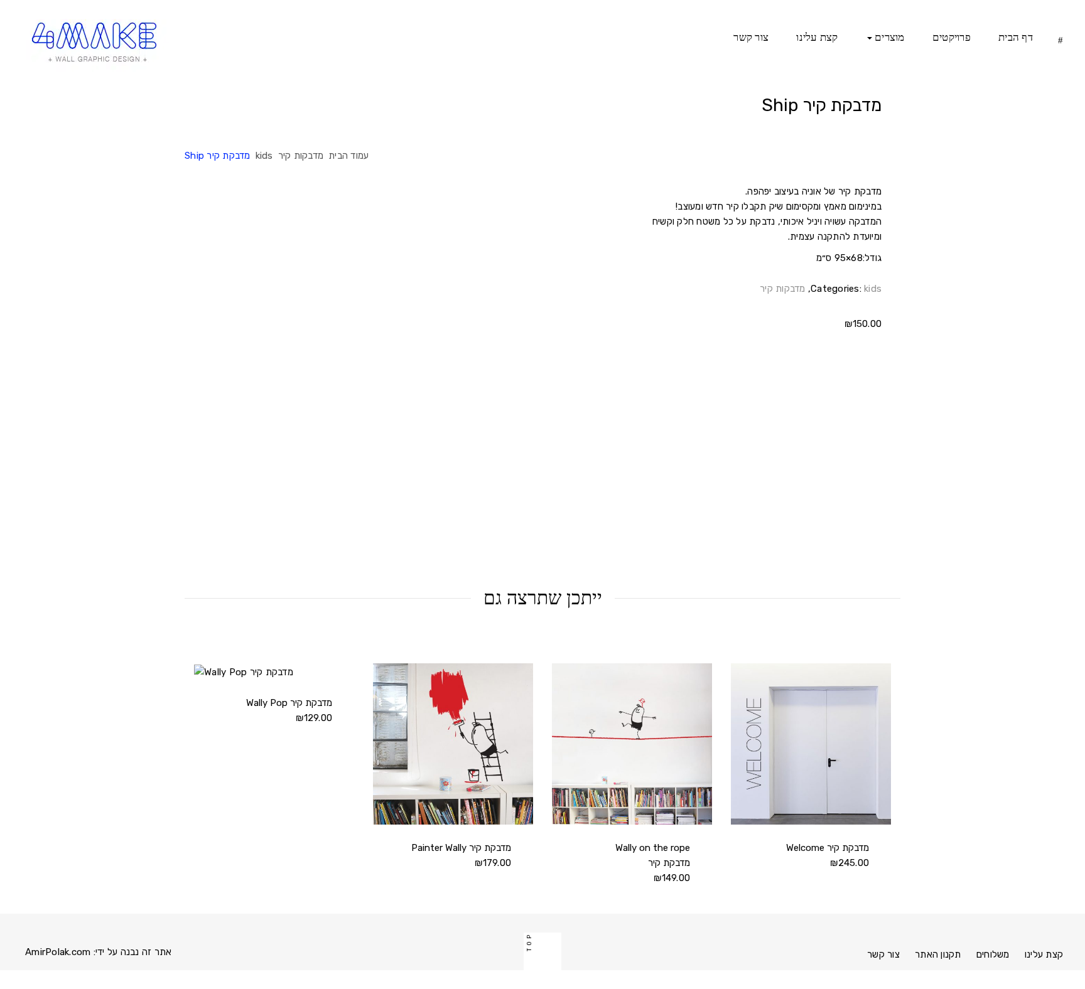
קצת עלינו (817, 37)
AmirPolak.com (57, 952)
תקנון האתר (938, 954)
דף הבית (1015, 37)
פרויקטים (951, 37)
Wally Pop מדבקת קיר (289, 702)
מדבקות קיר (301, 155)
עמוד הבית (348, 155)
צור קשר (751, 37)
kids (264, 155)
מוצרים (888, 37)
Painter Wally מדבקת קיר (461, 847)
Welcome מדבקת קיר (827, 847)
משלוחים (993, 954)
